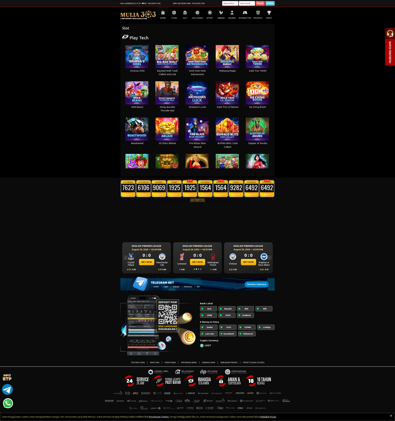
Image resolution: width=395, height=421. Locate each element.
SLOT (185, 18)
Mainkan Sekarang (256, 284)
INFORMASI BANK (189, 362)
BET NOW (146, 262)
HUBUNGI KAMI (208, 362)
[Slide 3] (198, 269)
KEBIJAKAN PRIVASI (228, 362)
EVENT (269, 18)
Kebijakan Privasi (268, 417)
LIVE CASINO (197, 18)
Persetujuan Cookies (159, 417)
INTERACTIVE (245, 18)
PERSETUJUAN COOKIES (253, 362)
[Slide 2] (196, 269)
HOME (163, 18)
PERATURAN (170, 362)
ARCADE (232, 18)
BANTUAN (154, 362)
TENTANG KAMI (138, 362)
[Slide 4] (200, 269)
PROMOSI (258, 18)
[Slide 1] (194, 269)
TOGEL (174, 18)
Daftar (270, 3)
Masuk (260, 3)
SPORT (210, 18)
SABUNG (221, 18)
